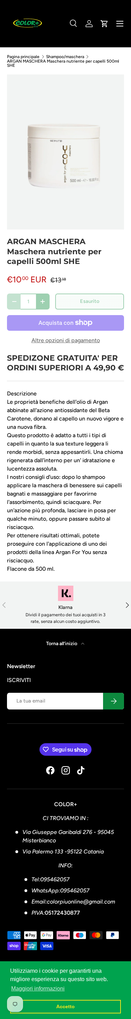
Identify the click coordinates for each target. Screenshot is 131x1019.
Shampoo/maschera (65, 57)
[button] (104, 23)
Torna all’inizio (62, 644)
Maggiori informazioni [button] (38, 989)
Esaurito (90, 301)
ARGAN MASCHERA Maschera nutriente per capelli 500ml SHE (63, 63)
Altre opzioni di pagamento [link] (65, 340)
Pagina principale (23, 57)
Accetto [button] (65, 1006)
